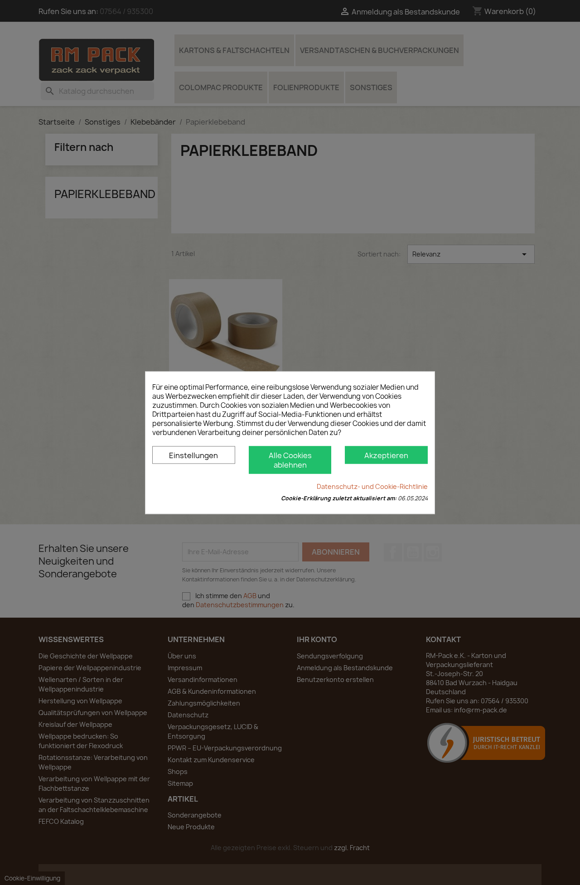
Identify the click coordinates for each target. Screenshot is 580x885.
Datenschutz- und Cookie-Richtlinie (372, 486)
